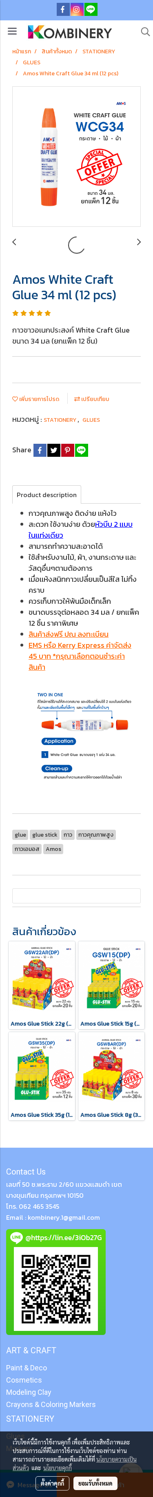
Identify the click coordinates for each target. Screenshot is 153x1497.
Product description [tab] (47, 495)
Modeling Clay (28, 1392)
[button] (143, 31)
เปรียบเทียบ (94, 399)
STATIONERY (61, 420)
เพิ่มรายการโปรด (38, 399)
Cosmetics (24, 1380)
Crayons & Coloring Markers (51, 1404)
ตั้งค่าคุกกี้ (52, 1483)
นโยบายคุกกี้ (57, 1467)
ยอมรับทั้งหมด (95, 1483)
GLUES (91, 420)
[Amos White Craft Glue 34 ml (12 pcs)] (76, 157)
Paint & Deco (26, 1367)
